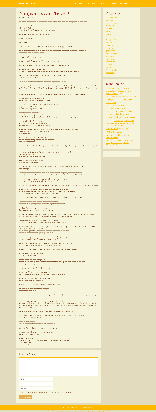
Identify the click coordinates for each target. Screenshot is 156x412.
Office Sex (109, 29)
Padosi (119, 132)
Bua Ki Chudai (127, 91)
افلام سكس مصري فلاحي (79, 411)
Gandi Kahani (43, 340)
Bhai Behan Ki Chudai (115, 91)
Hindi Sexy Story (122, 114)
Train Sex (108, 143)
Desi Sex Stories (27, 3)
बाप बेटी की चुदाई (110, 59)
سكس (68, 411)
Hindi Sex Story (110, 114)
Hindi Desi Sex (112, 111)
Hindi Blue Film (49, 411)
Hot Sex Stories (61, 340)
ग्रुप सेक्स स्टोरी (35, 338)
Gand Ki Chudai (35, 340)
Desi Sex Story (120, 103)
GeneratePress (88, 407)
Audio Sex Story (25, 340)
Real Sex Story (112, 138)
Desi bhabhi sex (125, 99)
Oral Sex (68, 340)
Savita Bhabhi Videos (123, 138)
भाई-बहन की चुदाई (110, 62)
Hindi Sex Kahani (52, 340)
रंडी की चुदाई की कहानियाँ (112, 145)
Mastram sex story (126, 123)
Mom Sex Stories (120, 126)
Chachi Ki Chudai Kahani (113, 96)
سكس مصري (91, 411)
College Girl (111, 99)
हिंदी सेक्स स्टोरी (113, 3)
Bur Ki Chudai (112, 93)
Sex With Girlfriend (114, 140)
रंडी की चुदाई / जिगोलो (111, 67)
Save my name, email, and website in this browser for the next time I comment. (47, 392)
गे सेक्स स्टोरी (109, 45)
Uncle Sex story (116, 143)
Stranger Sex (110, 34)
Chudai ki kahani (129, 96)
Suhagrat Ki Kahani (128, 140)
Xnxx (109, 411)
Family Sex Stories (92, 3)
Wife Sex (28, 338)
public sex (127, 135)
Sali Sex (132, 3)
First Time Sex (110, 26)
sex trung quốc (60, 411)
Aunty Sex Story (79, 3)
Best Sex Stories (125, 88)
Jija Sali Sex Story (110, 120)
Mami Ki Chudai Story (111, 123)
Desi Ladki (111, 102)
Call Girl (121, 94)
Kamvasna (129, 120)
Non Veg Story (123, 129)
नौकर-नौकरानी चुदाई (111, 53)
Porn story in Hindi (114, 135)
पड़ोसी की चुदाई (110, 56)
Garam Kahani (120, 108)
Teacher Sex (110, 37)
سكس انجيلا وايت (102, 411)
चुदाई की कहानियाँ (123, 3)
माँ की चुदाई (103, 3)
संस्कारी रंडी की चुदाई (25, 343)
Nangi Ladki (112, 128)
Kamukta (118, 120)
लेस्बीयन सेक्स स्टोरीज (111, 70)
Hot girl (118, 117)
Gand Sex (109, 108)
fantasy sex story (129, 103)
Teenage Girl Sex (111, 40)
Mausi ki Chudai (110, 126)
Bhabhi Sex (109, 20)
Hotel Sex (109, 117)
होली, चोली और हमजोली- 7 (26, 342)
